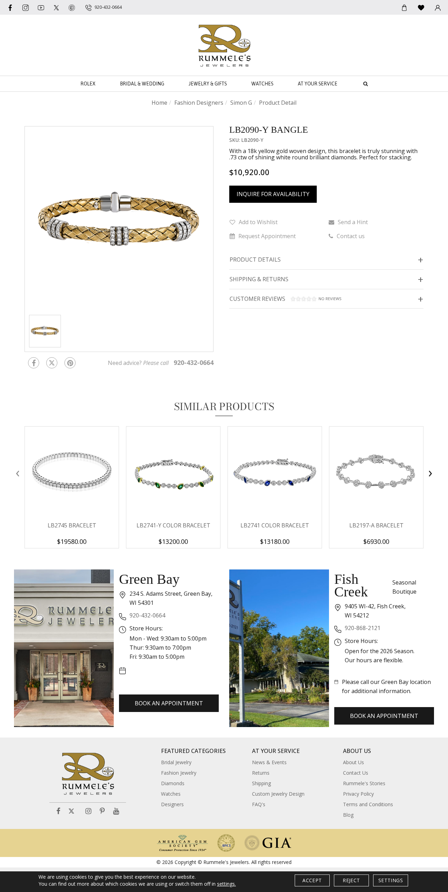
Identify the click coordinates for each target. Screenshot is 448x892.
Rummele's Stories (364, 783)
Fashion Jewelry (178, 772)
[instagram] (26, 7)
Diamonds (172, 783)
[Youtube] (41, 7)
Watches (262, 84)
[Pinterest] (102, 811)
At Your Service (317, 84)
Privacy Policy (358, 793)
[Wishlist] (421, 7)
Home (159, 102)
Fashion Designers (198, 102)
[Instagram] (88, 811)
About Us (353, 762)
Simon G (241, 102)
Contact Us (355, 772)
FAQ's (258, 804)
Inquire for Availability (273, 194)
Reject (351, 880)
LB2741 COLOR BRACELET (274, 525)
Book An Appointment (169, 703)
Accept (312, 880)
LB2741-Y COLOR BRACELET (173, 525)
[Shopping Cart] (404, 7)
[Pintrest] (70, 362)
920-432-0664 (147, 615)
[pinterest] (72, 7)
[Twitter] (56, 7)
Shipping (261, 783)
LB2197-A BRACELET (376, 525)
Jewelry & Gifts (208, 84)
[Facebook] (10, 7)
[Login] (438, 7)
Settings (390, 880)
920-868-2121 (362, 628)
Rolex (88, 84)
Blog (348, 814)
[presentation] (17, 473)
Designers (172, 804)
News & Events (269, 762)
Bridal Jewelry (176, 762)
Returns (261, 772)
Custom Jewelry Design (278, 793)
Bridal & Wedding (142, 84)
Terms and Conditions (368, 804)
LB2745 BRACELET (72, 525)
